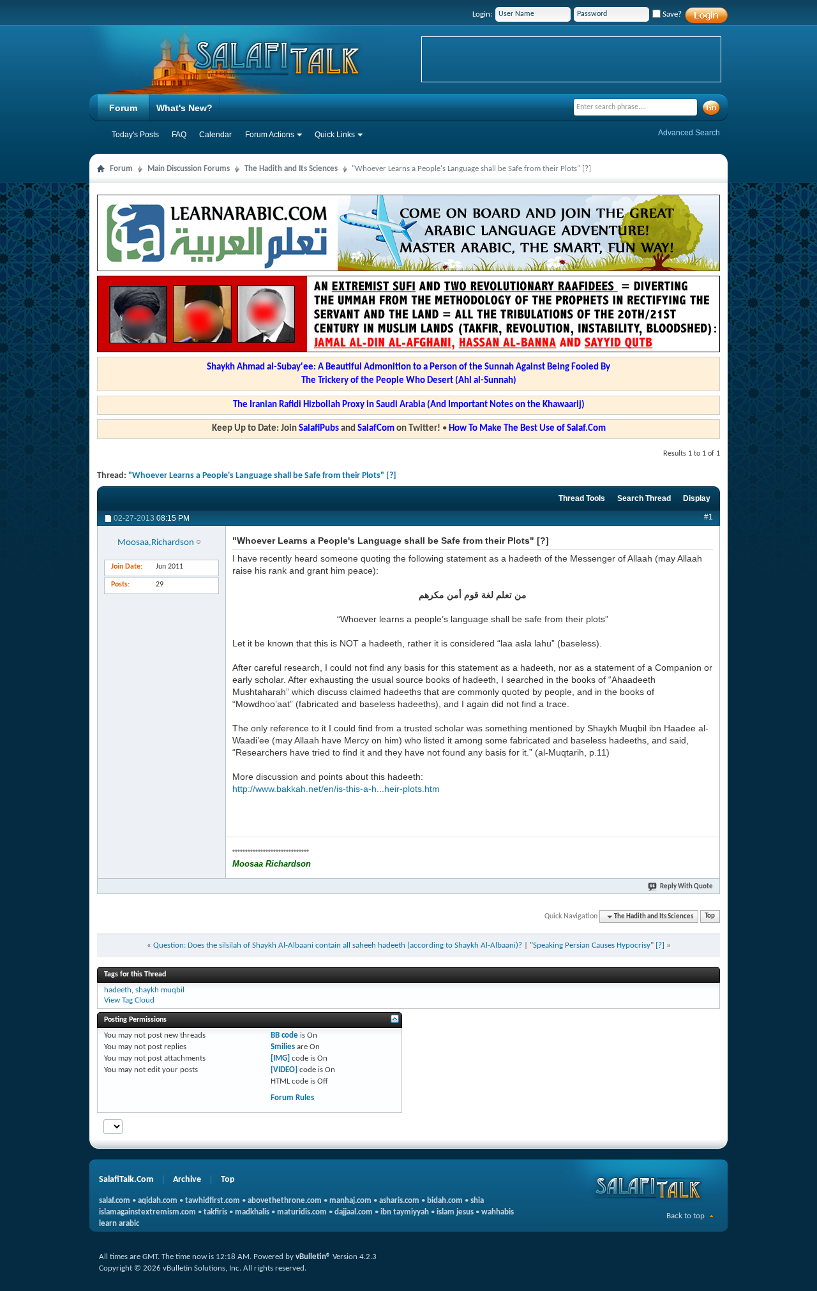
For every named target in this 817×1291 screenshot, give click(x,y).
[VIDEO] (284, 1070)
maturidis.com (302, 1212)
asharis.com (399, 1201)
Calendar (215, 134)
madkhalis (252, 1212)
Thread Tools (581, 498)
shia (477, 1201)
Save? (671, 14)
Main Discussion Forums (188, 169)
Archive (187, 1179)
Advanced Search (689, 132)
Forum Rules (292, 1098)
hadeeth (117, 990)
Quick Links (335, 134)
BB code (284, 1035)
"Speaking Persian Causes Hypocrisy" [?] (597, 945)
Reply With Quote (686, 886)
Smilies (283, 1047)
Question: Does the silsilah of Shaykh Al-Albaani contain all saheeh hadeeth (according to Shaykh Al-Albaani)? (337, 945)
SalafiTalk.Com (126, 1179)
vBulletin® (313, 1257)
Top (710, 916)
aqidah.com (157, 1201)
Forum (123, 108)
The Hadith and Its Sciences (291, 169)
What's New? (184, 108)
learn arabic (119, 1224)
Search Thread (644, 498)
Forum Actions (269, 134)
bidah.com (445, 1201)
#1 (708, 516)
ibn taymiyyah (404, 1212)
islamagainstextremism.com (147, 1212)
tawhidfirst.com (212, 1201)
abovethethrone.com (285, 1201)
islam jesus (455, 1212)
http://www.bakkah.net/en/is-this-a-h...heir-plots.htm (336, 789)
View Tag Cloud (129, 1000)
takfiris (215, 1212)
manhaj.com (350, 1201)
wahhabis (497, 1212)
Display (696, 498)
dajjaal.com (353, 1212)
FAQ (179, 134)
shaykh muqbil (159, 990)
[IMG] (280, 1058)
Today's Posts (135, 134)
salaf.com (114, 1201)
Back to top (685, 1216)
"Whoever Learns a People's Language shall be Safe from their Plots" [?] (262, 476)
